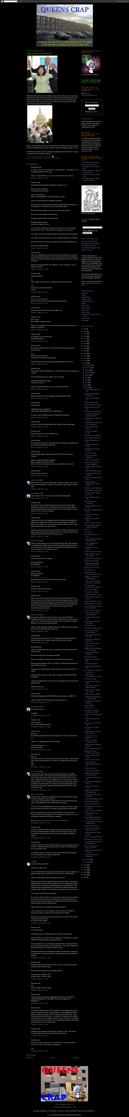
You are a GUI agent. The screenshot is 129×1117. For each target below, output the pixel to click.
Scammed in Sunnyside (91, 663)
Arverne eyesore (89, 707)
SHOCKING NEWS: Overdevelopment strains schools (92, 483)
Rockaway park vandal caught (93, 411)
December (88, 365)
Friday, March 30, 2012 (39, 178)
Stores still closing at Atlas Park (93, 836)
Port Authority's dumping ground (93, 490)
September (88, 372)
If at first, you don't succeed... (93, 759)
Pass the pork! (89, 532)
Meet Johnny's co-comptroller (93, 435)
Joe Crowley (48, 158)
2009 (85, 870)
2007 (85, 874)
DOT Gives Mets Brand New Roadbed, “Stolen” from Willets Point (90, 166)
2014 (85, 358)
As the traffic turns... (90, 646)
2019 (85, 346)
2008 (85, 872)
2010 (85, 867)
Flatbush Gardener (86, 299)
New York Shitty (85, 308)
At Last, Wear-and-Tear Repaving (90, 162)
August (87, 375)
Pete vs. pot (88, 529)
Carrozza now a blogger (91, 589)
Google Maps (88, 283)
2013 (85, 360)
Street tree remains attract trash (93, 810)
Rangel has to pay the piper (92, 460)
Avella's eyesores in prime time (93, 551)
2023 (85, 336)
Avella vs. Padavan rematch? (93, 523)
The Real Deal (85, 318)
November (88, 367)
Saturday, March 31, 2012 (41, 702)
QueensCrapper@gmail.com (89, 95)
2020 (85, 343)
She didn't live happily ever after (93, 628)
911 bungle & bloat (90, 570)
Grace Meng (39, 158)
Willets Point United (86, 250)
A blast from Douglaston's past (93, 601)
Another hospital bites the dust (93, 471)
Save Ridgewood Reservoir (88, 245)
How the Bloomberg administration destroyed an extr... (93, 764)
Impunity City (85, 306)
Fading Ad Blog (85, 297)
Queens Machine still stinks (92, 567)
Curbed (83, 295)
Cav (32, 861)
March (87, 387)
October (87, 370)
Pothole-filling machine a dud (92, 594)
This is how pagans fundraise (92, 610)
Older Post (76, 1057)
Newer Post (30, 1057)
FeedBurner (95, 112)
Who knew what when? (91, 657)
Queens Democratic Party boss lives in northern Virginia (53, 820)
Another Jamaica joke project (92, 748)
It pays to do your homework (92, 770)
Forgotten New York (86, 301)
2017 (85, 351)
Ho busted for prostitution (91, 592)
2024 (85, 333)
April (86, 385)
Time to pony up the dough (92, 643)
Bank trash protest (90, 625)
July (86, 377)
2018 (85, 348)
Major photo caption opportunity (93, 488)
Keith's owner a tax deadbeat (92, 694)
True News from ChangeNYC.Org (90, 248)
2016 (85, 353)
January (87, 862)
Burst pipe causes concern (92, 825)
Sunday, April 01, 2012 (39, 979)
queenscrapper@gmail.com (64, 1107)
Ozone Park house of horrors (92, 803)
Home (53, 1057)
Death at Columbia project (92, 561)
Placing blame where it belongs (93, 603)
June (86, 380)
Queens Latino (85, 312)
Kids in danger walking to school (93, 799)
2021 (85, 341)
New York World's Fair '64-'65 (89, 241)
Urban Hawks (85, 320)
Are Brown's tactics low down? (93, 558)
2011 (85, 865)
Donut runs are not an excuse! (93, 404)
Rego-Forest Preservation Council (90, 243)
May (86, 382)
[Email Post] (52, 156)
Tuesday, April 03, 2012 (40, 1024)
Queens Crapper (39, 156)
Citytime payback (89, 705)
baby (33, 158)
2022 (85, 338)
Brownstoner (84, 293)
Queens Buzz (85, 310)
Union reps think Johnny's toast (93, 839)
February (87, 859)
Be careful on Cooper (90, 679)
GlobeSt (83, 303)
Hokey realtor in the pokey (92, 801)
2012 (85, 363)
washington (56, 158)
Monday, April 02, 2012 (39, 1003)
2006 (85, 877)
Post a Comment (31, 1055)
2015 (85, 356)
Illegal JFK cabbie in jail (91, 402)
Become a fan (85, 219)
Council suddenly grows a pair (93, 438)
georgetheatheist (35, 493)
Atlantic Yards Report (87, 291)
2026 (85, 329)
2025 (85, 331)
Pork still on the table (90, 453)
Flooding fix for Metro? (91, 768)
